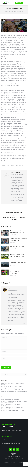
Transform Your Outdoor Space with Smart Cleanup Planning (17, 255)
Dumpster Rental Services (6, 410)
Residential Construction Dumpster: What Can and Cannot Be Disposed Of (18, 271)
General (4, 20)
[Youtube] (14, 449)
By (12, 165)
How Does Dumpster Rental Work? (12, 399)
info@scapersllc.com (7, 439)
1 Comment (24, 165)
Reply (24, 323)
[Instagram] (17, 449)
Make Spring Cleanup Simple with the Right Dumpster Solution (18, 263)
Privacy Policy (9, 464)
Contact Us (15, 464)
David (9, 288)
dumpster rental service (6, 404)
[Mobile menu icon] (25, 2)
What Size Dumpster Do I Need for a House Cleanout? (18, 239)
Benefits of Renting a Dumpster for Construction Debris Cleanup (17, 231)
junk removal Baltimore (13, 299)
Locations (6, 462)
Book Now (18, 2)
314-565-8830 (7, 427)
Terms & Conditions (20, 462)
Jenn (2, 399)
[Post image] (5, 233)
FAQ (14, 462)
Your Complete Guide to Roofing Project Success (17, 247)
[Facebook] (10, 449)
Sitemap (20, 464)
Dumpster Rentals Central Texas (7, 401)
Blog (11, 462)
